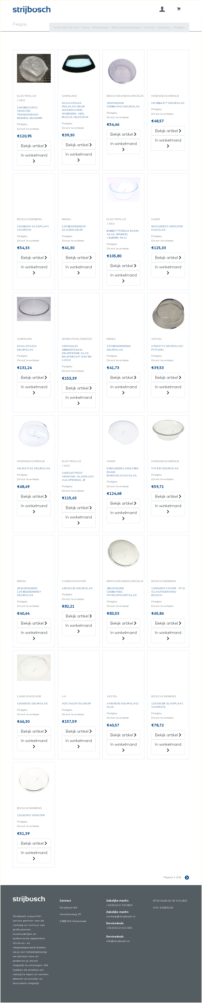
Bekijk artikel (33, 145)
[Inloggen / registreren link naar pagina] (162, 9)
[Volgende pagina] (185, 877)
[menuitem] (162, 9)
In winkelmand (34, 155)
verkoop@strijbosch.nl (120, 916)
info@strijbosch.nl (118, 941)
